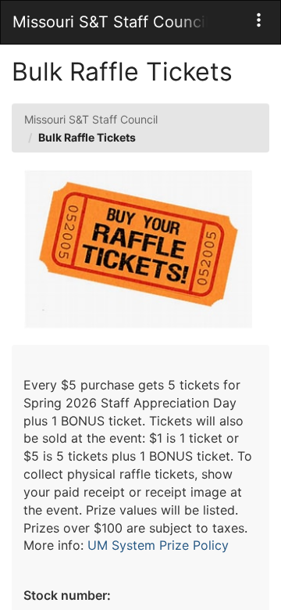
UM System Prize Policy (158, 545)
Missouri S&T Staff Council (91, 119)
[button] (259, 20)
